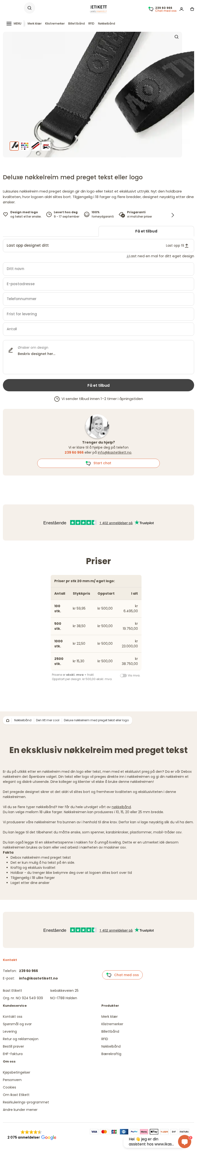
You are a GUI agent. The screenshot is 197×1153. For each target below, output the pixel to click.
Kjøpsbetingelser (16, 1072)
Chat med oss (125, 975)
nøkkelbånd (121, 807)
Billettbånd (76, 23)
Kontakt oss (12, 1016)
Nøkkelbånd (106, 23)
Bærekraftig (111, 1053)
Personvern (12, 1079)
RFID (91, 23)
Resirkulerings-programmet (26, 1102)
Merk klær (35, 23)
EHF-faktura (13, 1053)
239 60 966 (28, 970)
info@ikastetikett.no (114, 452)
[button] (31, 1135)
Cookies (9, 1087)
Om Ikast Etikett (16, 1094)
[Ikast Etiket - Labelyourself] (98, 9)
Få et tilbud (146, 231)
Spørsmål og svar (17, 1024)
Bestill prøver (13, 1046)
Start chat (101, 463)
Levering (10, 1031)
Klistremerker (55, 23)
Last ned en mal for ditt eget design (161, 255)
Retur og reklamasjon (20, 1039)
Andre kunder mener (20, 1109)
